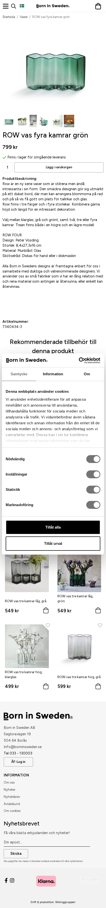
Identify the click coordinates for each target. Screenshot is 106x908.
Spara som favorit (28, 304)
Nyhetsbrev (12, 797)
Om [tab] (87, 374)
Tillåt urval (53, 543)
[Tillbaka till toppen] (93, 897)
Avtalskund (12, 804)
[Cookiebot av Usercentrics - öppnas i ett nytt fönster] (78, 360)
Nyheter (9, 789)
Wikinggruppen (65, 902)
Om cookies (12, 811)
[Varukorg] (99, 6)
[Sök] (15, 6)
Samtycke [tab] (19, 374)
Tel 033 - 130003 (18, 753)
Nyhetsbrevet (21, 823)
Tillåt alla (53, 527)
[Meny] (6, 6)
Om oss (9, 782)
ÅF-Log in (18, 762)
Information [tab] (53, 374)
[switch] (93, 474)
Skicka (15, 853)
